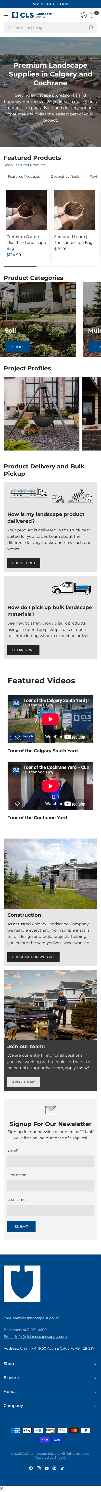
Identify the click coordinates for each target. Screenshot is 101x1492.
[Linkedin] (70, 1468)
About (10, 1391)
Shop (17, 347)
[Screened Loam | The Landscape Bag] (74, 210)
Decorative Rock (65, 176)
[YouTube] (46, 1468)
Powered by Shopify (50, 1457)
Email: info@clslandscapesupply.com (35, 1336)
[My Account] (83, 15)
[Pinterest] (54, 1468)
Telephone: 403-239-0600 (25, 1330)
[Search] (91, 27)
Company (13, 1405)
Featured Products (24, 176)
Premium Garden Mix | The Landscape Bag (26, 242)
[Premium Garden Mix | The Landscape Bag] (26, 210)
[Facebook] (31, 1468)
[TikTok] (62, 1468)
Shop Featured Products (25, 165)
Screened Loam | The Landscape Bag (73, 239)
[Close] (1, 1489)
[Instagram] (39, 1468)
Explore (11, 1377)
